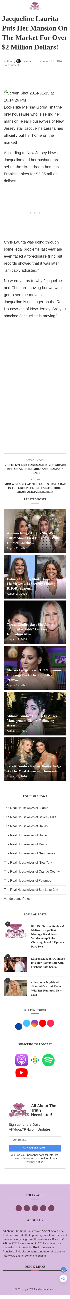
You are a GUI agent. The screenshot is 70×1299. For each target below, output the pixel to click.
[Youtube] (21, 1069)
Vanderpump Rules (17, 898)
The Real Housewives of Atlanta (26, 808)
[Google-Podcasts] (35, 1056)
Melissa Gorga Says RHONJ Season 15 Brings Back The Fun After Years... (34, 675)
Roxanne (26, 61)
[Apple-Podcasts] (21, 1056)
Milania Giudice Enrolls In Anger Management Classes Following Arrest (32, 720)
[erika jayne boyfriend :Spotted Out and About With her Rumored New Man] (15, 988)
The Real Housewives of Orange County (32, 871)
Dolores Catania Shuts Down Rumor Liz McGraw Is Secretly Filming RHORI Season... (34, 584)
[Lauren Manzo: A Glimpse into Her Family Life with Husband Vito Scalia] (15, 964)
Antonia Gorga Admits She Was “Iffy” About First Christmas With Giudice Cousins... (33, 538)
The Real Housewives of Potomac (27, 880)
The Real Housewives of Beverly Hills (30, 817)
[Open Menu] (3, 6)
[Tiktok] (43, 1208)
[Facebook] (19, 1208)
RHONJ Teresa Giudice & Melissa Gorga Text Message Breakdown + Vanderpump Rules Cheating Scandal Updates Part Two (48, 936)
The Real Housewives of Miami (25, 844)
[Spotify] (48, 1056)
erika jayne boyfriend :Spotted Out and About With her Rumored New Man (46, 988)
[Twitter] (27, 1208)
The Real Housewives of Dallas (26, 826)
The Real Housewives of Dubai (25, 835)
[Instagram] (35, 1208)
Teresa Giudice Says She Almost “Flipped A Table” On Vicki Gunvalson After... (31, 629)
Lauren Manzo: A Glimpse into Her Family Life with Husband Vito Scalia (48, 962)
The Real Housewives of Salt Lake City (31, 889)
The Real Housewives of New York (28, 862)
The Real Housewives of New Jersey (29, 853)
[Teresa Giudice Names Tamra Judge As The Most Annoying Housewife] (35, 759)
